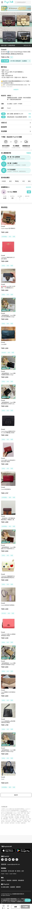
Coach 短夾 (4, 816)
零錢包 (17, 181)
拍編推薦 (12, 887)
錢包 (25, 813)
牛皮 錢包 (22, 816)
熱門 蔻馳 (22, 817)
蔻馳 (11, 813)
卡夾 (23, 181)
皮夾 (23, 871)
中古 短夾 (13, 821)
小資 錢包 (6, 823)
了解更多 (28, 153)
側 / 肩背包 (17, 871)
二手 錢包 (24, 821)
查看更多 (16, 89)
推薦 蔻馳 (5, 818)
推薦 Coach (15, 820)
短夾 (22, 813)
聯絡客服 (9, 880)
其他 (29, 181)
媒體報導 (18, 887)
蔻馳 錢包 (19, 814)
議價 (15, 906)
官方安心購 (11, 871)
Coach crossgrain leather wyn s (8, 811)
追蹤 (29, 192)
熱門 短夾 (8, 821)
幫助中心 (3, 880)
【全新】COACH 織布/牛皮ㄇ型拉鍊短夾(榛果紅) (12, 809)
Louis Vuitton (13, 873)
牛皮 (19, 813)
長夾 (10, 181)
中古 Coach (8, 820)
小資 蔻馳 (16, 817)
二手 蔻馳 (5, 817)
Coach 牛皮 (25, 814)
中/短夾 (20, 103)
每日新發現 (4, 871)
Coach (9, 108)
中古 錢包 (17, 823)
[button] (5, 198)
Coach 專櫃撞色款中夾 (22, 811)
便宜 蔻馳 (11, 817)
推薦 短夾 (19, 821)
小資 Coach (25, 818)
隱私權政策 (21, 880)
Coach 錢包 (10, 816)
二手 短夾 (21, 820)
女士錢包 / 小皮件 (12, 103)
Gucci (6, 873)
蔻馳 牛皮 (7, 814)
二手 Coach (11, 818)
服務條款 (14, 880)
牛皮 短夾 (16, 816)
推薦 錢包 (23, 823)
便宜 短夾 (26, 820)
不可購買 (25, 906)
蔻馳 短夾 (13, 814)
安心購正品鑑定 (5, 887)
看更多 (16, 795)
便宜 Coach (18, 818)
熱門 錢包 (12, 823)
